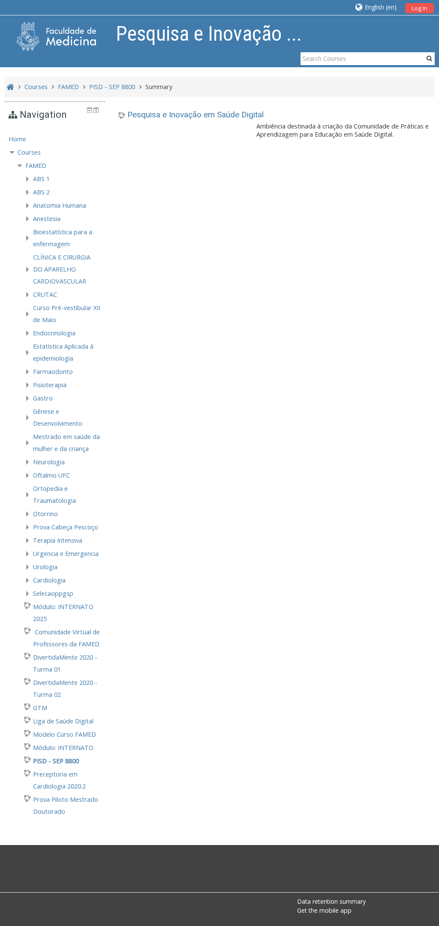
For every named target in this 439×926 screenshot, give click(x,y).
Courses (29, 152)
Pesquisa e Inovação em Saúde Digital (195, 115)
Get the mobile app (324, 910)
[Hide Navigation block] (89, 110)
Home (17, 139)
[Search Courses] (429, 58)
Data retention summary (331, 901)
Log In (419, 8)
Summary (158, 87)
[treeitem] (55, 139)
